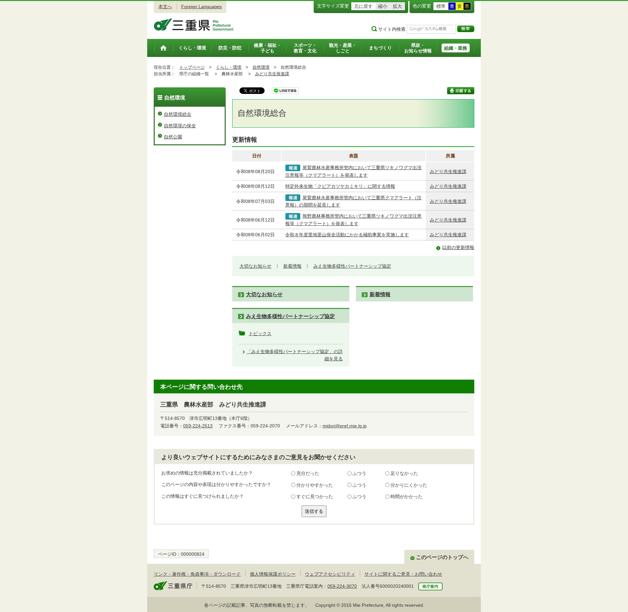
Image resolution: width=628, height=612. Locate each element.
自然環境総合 (177, 114)
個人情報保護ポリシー (273, 574)
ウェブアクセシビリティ (330, 574)
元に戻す (363, 6)
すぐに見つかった (314, 496)
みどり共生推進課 (272, 73)
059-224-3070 (342, 586)
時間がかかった (407, 496)
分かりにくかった (409, 485)
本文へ (165, 6)
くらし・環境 (228, 67)
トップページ (192, 67)
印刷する (460, 90)
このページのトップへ (442, 557)
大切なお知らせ (255, 266)
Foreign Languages (201, 6)
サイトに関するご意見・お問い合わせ (403, 574)
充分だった (307, 473)
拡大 (397, 6)
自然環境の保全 (180, 125)
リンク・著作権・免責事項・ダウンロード (197, 574)
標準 (440, 6)
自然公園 (173, 136)
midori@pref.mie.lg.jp (345, 425)
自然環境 (261, 67)
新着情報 (292, 266)
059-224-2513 (198, 425)
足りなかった (404, 473)
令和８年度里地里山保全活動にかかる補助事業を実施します (347, 234)
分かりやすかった (314, 485)
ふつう (359, 473)
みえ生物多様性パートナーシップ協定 (352, 266)
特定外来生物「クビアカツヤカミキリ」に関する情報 (340, 186)
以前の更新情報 (458, 247)
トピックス (260, 333)
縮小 (382, 6)
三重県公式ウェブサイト (194, 24)
